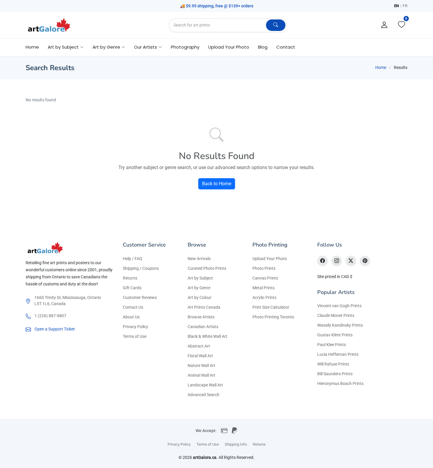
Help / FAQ (132, 258)
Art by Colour (199, 297)
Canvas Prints (265, 278)
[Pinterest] (365, 261)
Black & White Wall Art (207, 336)
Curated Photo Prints (207, 268)
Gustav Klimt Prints (335, 335)
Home (32, 47)
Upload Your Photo (228, 47)
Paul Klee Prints (331, 344)
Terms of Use (134, 336)
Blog (262, 47)
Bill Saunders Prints (335, 373)
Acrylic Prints (264, 297)
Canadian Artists (203, 326)
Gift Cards (132, 287)
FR (405, 6)
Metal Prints (263, 287)
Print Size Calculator (270, 307)
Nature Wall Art (201, 365)
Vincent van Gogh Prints (339, 305)
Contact (285, 47)
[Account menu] (384, 25)
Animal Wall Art (201, 375)
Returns (130, 278)
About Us (131, 317)
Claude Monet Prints (335, 315)
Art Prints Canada (204, 307)
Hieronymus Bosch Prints (340, 383)
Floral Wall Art (200, 355)
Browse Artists (201, 317)
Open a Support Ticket (54, 329)
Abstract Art (199, 346)
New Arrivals (199, 258)
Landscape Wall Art (205, 385)
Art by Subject (200, 278)
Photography (185, 47)
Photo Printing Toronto (273, 317)
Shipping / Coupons (141, 268)
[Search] (275, 25)
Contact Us (133, 307)
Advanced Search (203, 394)
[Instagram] (336, 261)
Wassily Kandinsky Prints (340, 325)
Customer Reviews (140, 297)
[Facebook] (322, 261)
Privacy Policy (135, 326)
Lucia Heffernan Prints (337, 354)
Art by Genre (199, 287)
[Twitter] (351, 261)
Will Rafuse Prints (333, 364)
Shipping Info (236, 444)
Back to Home (216, 183)
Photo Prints (263, 268)
